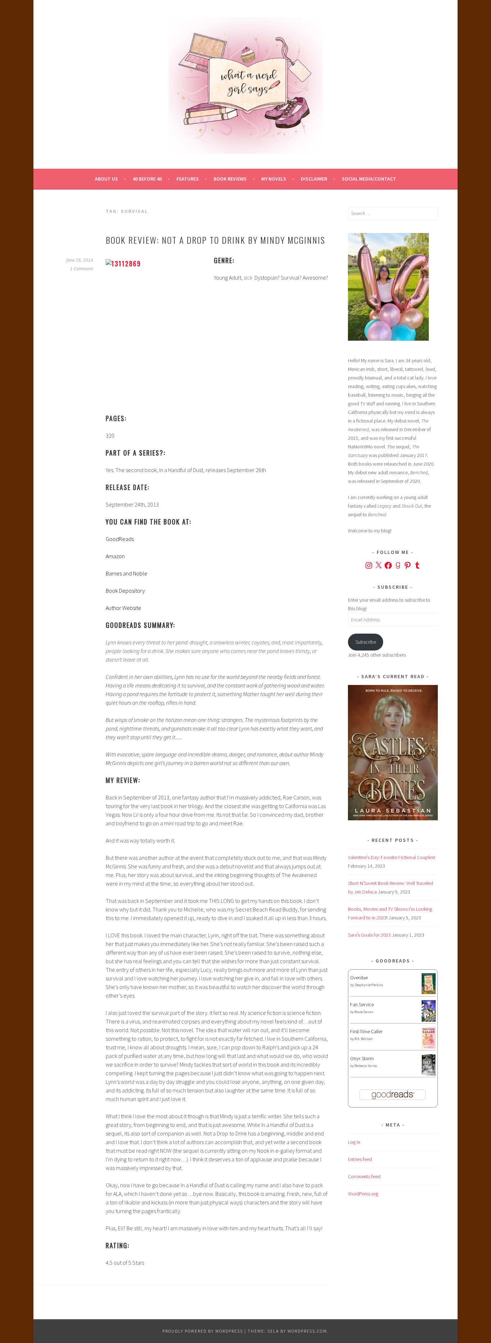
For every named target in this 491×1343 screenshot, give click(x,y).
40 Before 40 (147, 179)
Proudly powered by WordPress (202, 1331)
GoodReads (120, 538)
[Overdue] (429, 992)
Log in (354, 1142)
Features (187, 179)
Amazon (115, 556)
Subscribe (365, 642)
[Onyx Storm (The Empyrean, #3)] (429, 1074)
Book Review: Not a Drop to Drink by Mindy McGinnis (215, 239)
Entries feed (360, 1159)
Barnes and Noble (126, 573)
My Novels (273, 179)
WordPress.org (363, 1193)
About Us (106, 179)
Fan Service (362, 1004)
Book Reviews (230, 179)
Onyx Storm (362, 1058)
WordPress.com (307, 1331)
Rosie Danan (363, 1011)
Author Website (123, 607)
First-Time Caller (366, 1031)
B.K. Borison (363, 1038)
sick (248, 277)
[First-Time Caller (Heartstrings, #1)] (429, 1047)
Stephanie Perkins (368, 985)
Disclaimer (314, 179)
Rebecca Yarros (365, 1065)
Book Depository (125, 590)
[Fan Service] (429, 1020)
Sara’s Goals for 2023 (369, 935)
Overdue (359, 977)
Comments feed (364, 1176)
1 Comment (81, 268)
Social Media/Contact (369, 179)
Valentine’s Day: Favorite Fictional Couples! (391, 857)
